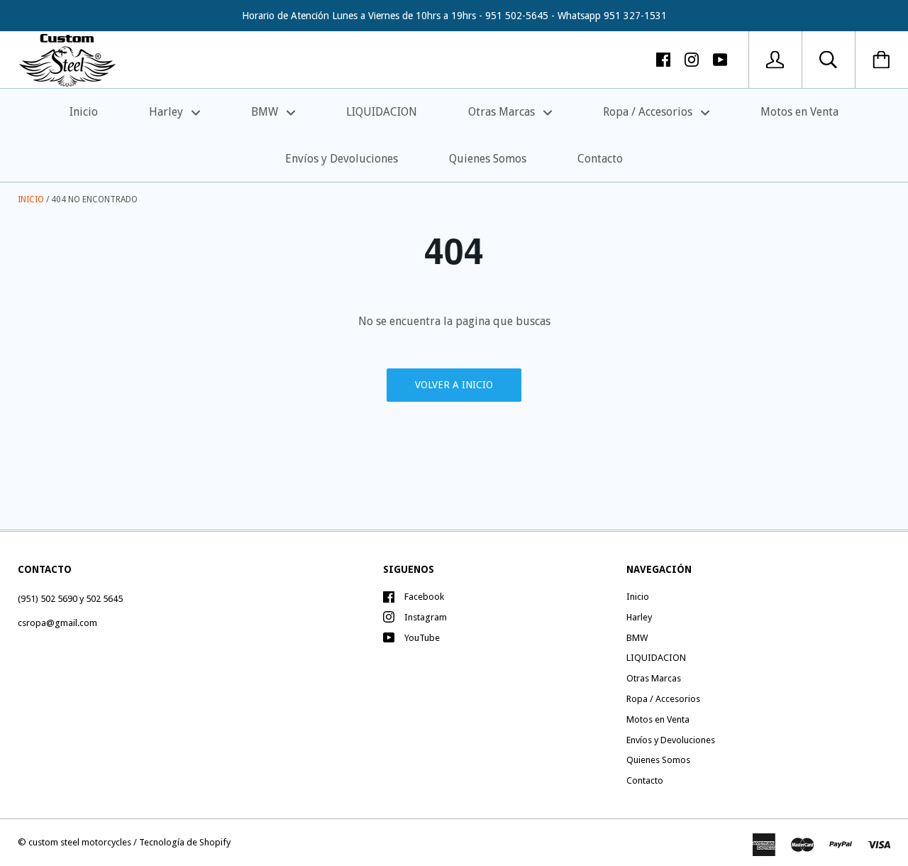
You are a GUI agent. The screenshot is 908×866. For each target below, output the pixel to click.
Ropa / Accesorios (649, 112)
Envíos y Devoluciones (341, 158)
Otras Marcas (503, 112)
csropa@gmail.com (57, 623)
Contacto (600, 158)
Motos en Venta (799, 112)
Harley (167, 112)
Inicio (84, 112)
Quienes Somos (487, 158)
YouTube (422, 637)
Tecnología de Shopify (185, 842)
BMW (266, 112)
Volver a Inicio (454, 384)
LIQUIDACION (381, 112)
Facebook (424, 596)
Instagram (425, 617)
